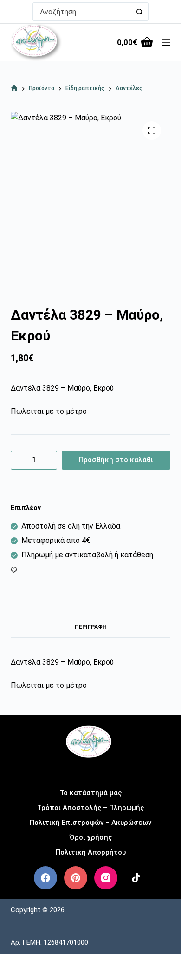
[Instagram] (105, 877)
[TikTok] (136, 877)
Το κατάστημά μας (91, 793)
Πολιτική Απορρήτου (91, 852)
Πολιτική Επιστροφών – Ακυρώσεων (90, 822)
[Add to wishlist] (14, 569)
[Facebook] (45, 877)
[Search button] (139, 11)
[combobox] (81, 11)
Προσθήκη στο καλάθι (116, 460)
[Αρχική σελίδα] (14, 88)
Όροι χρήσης (91, 837)
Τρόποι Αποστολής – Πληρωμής (90, 808)
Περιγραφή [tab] (91, 627)
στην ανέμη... (90, 770)
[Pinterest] (75, 877)
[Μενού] (166, 42)
